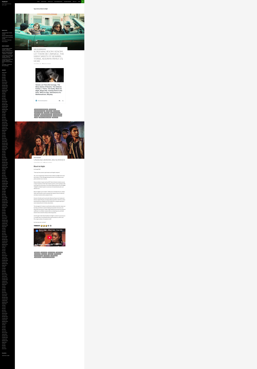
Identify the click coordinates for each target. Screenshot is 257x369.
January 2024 (4, 122)
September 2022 (5, 147)
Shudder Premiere (67, 1)
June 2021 (4, 172)
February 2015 (4, 294)
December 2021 (5, 162)
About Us (74, 1)
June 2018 (4, 229)
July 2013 (3, 324)
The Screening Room (58, 1)
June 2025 (4, 94)
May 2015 (4, 289)
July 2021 (3, 170)
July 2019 (3, 208)
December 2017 (5, 239)
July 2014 (3, 305)
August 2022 (4, 149)
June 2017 (4, 249)
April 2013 (4, 329)
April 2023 (4, 136)
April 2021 (4, 175)
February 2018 (4, 236)
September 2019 (5, 205)
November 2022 (5, 144)
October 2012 (4, 339)
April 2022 (4, 155)
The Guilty (37, 115)
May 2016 (4, 270)
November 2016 (5, 260)
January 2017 (4, 257)
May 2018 (4, 231)
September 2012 (5, 340)
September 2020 (5, 186)
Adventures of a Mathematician (41, 109)
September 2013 (5, 321)
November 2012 (5, 337)
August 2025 (4, 91)
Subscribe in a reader (5, 355)
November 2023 (5, 125)
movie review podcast (55, 112)
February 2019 (4, 217)
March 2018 (4, 234)
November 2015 (5, 279)
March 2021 (4, 176)
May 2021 (4, 173)
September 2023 (5, 128)
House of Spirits (4, 41)
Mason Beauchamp (38, 255)
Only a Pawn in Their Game (6, 39)
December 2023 (5, 123)
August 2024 (4, 111)
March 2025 (4, 99)
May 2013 (4, 327)
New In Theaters (37, 157)
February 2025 (4, 101)
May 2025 (4, 96)
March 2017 (4, 253)
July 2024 (3, 112)
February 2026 (4, 82)
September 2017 (5, 244)
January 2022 (4, 160)
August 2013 (4, 323)
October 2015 (4, 281)
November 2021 (5, 164)
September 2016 (5, 263)
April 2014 (4, 310)
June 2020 (4, 191)
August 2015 (4, 284)
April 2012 (4, 347)
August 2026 (4, 72)
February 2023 (4, 139)
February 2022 (4, 159)
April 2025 (4, 98)
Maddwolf (4, 1)
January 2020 (4, 199)
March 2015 (4, 292)
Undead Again (9, 53)
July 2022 (3, 151)
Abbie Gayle (37, 252)
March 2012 (4, 348)
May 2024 (4, 115)
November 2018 (5, 221)
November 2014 (5, 298)
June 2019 (4, 210)
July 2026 (3, 74)
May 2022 (4, 154)
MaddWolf (47, 112)
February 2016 (4, 274)
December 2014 (5, 297)
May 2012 (4, 345)
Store (79, 1)
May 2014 (4, 308)
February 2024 (4, 120)
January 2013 (4, 334)
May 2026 (4, 77)
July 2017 (3, 247)
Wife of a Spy (55, 117)
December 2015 (5, 278)
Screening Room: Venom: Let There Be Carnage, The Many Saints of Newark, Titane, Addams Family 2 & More (49, 56)
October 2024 (4, 107)
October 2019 (4, 204)
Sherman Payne (54, 255)
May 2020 (4, 192)
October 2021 (4, 165)
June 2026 (4, 75)
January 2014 (4, 314)
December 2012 (5, 335)
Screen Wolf (37, 114)
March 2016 (4, 273)
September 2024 (5, 109)
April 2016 (4, 271)
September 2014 (5, 302)
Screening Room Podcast (47, 114)
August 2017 (4, 245)
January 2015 (4, 295)
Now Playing (43, 1)
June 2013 (4, 326)
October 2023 (4, 127)
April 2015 (4, 290)
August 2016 (4, 265)
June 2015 (4, 287)
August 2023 (4, 130)
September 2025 (5, 90)
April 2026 (4, 78)
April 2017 (4, 252)
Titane (36, 117)
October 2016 (4, 261)
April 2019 (4, 213)
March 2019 (4, 215)
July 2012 (3, 343)
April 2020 (4, 194)
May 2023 (4, 135)
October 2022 (4, 146)
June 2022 (4, 152)
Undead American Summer (49, 160)
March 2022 (4, 157)
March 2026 (4, 80)
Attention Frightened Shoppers (7, 35)
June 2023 (4, 133)
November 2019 (5, 202)
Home (38, 1)
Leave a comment (47, 63)
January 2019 (4, 218)
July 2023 (3, 131)
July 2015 (3, 286)
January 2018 (4, 237)
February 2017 (4, 255)
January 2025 (4, 103)
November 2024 (5, 106)
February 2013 (4, 332)
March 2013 (4, 331)
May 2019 (4, 212)
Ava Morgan (4, 64)
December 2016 (5, 258)
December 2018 (5, 220)
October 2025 (4, 88)
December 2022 (5, 143)
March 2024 (4, 119)
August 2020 (4, 188)
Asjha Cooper (44, 252)
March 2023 (4, 138)
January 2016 (4, 276)
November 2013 (5, 318)
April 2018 (4, 233)
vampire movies (38, 257)
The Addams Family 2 (58, 114)
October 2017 (4, 242)
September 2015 (5, 282)
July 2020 (3, 189)
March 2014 (4, 311)
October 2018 (4, 223)
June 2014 (4, 306)
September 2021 (5, 167)
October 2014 (4, 300)
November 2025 (5, 86)
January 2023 (4, 141)
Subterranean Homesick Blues (7, 50)
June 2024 (4, 114)
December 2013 (5, 316)
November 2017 (5, 241)
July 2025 (3, 93)
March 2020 (4, 196)
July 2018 (3, 228)
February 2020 (4, 197)
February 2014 (4, 313)
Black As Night (52, 109)
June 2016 (4, 268)
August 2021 (4, 168)
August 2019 (4, 207)
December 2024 (5, 104)
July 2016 (3, 266)
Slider (35, 49)
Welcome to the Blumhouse (48, 257)
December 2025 (5, 85)
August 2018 (4, 226)
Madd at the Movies (39, 112)
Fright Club (50, 1)
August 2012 (4, 342)
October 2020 (4, 184)
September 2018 (5, 225)
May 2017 (4, 250)
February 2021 (4, 178)
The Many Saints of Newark (46, 115)
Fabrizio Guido (59, 252)
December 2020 (5, 181)
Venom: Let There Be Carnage (45, 117)
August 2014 (4, 303)
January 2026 (4, 83)
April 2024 (4, 117)
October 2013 (4, 319)
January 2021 (4, 180)
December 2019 (5, 200)
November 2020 (5, 183)
